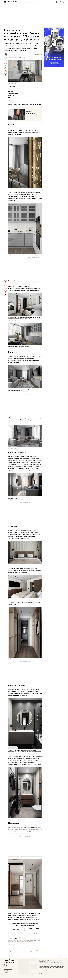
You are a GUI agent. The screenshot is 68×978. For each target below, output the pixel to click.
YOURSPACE (28, 117)
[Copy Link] (5, 71)
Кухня (21, 57)
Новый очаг (12, 2)
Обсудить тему (39, 54)
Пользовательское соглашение (8, 970)
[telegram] (9, 962)
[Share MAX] (5, 64)
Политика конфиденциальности (8, 973)
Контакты (6, 976)
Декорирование (17, 57)
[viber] (4, 965)
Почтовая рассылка (57, 2)
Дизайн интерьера (9, 57)
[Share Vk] (5, 61)
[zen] (11, 962)
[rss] (4, 962)
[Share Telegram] (5, 67)
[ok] (13, 962)
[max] (7, 965)
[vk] (7, 962)
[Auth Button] (63, 2)
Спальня (24, 57)
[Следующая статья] (34, 955)
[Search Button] (60, 2)
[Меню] (5, 2)
